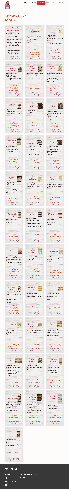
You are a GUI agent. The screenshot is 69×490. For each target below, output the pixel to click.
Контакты (61, 2)
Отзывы (54, 2)
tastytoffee (23, 477)
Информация (32, 2)
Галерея (48, 2)
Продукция (41, 2)
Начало (25, 2)
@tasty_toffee (23, 479)
